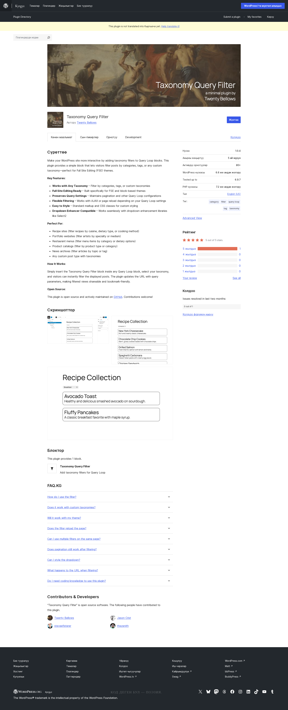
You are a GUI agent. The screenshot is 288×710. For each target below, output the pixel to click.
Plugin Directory (22, 16)
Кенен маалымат (61, 137)
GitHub (118, 296)
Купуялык (18, 676)
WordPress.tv (128, 676)
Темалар (71, 666)
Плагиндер (72, 671)
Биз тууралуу (21, 660)
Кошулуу (177, 660)
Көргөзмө (71, 660)
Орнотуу (111, 137)
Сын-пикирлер (89, 137)
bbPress (231, 671)
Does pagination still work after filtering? (72, 549)
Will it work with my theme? (64, 518)
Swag (176, 676)
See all (237, 278)
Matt (229, 666)
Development (133, 137)
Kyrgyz (48, 692)
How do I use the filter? (61, 496)
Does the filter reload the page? (66, 528)
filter (223, 201)
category (214, 201)
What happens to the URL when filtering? (72, 570)
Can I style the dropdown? (63, 560)
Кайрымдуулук (182, 671)
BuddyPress (233, 676)
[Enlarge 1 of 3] (104, 320)
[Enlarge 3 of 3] (168, 371)
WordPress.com (235, 660)
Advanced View (192, 218)
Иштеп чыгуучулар (130, 671)
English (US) (234, 193)
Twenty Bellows (86, 122)
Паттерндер (73, 676)
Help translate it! (170, 26)
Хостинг (18, 671)
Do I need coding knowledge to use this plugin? (76, 580)
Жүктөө (233, 119)
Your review (190, 278)
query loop (233, 201)
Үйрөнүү (123, 660)
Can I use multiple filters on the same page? (73, 538)
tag (225, 208)
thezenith (123, 626)
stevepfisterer (62, 626)
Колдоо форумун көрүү (198, 314)
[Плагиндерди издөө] (48, 37)
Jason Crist (124, 618)
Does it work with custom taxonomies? (71, 507)
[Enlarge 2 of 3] (168, 320)
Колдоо (235, 137)
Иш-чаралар (179, 666)
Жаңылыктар (20, 666)
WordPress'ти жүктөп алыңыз (263, 5)
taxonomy (234, 208)
